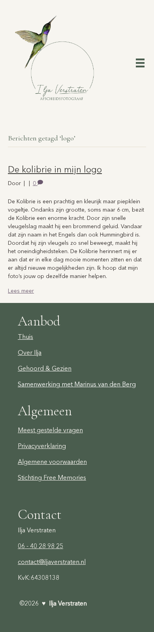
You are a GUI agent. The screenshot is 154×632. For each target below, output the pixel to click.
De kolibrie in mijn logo (55, 169)
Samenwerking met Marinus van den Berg (77, 384)
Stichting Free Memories (52, 477)
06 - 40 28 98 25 (40, 546)
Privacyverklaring (42, 446)
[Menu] (140, 62)
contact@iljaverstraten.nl (52, 562)
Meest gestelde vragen (50, 430)
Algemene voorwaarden (52, 461)
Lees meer (21, 290)
